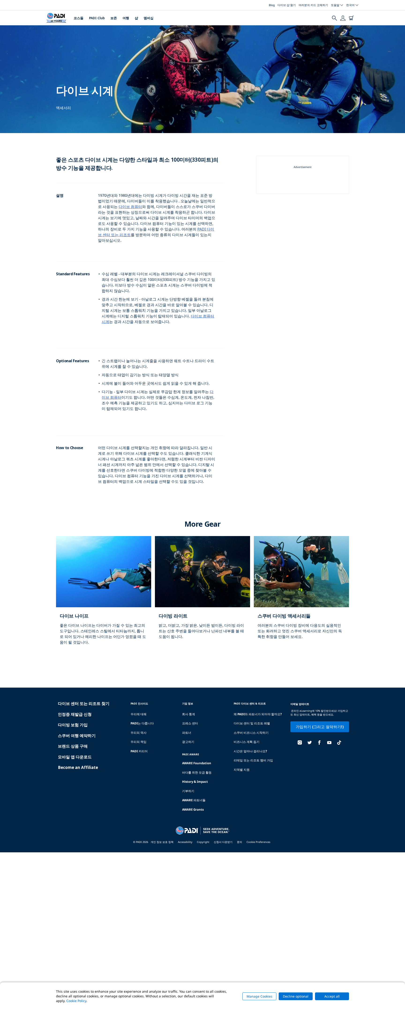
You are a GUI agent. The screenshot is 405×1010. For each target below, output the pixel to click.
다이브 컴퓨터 (130, 206)
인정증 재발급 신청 (75, 714)
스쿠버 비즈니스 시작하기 (251, 732)
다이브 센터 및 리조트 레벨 (252, 723)
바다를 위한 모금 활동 (197, 772)
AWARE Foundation (196, 763)
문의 (239, 842)
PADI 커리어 (139, 751)
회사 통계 (188, 714)
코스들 (78, 18)
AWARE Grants (193, 809)
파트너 (186, 732)
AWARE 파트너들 (194, 800)
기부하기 (188, 791)
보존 (113, 18)
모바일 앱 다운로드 (75, 757)
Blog (272, 5)
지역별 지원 (242, 770)
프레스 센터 (190, 723)
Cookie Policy (76, 1001)
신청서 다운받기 (223, 842)
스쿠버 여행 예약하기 (77, 735)
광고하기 (188, 742)
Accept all (332, 996)
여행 (126, 18)
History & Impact (195, 781)
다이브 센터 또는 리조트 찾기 (83, 703)
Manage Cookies (259, 996)
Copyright (203, 842)
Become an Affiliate (78, 767)
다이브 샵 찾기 (287, 5)
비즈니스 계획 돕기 (246, 742)
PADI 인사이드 (139, 703)
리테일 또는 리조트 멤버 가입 (253, 760)
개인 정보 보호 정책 (162, 842)
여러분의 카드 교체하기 (313, 5)
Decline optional (295, 996)
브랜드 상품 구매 (73, 746)
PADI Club (97, 18)
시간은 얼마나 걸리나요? (250, 751)
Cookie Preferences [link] (258, 842)
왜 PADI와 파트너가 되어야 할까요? (258, 714)
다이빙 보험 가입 (73, 724)
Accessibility (185, 842)
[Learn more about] (103, 595)
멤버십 (149, 18)
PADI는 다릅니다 (142, 723)
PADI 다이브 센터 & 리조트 (250, 703)
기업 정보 (187, 703)
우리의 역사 (138, 732)
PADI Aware (190, 754)
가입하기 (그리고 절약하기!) (320, 726)
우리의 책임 (138, 742)
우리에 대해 (138, 714)
